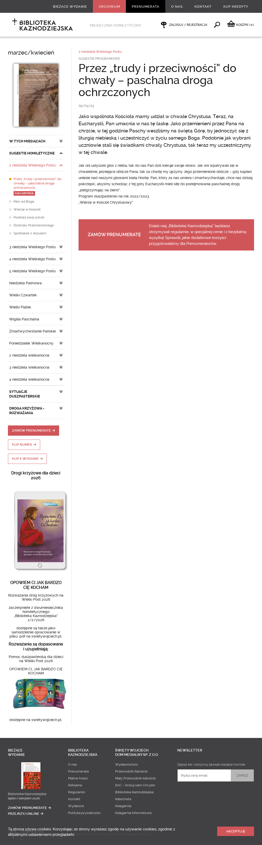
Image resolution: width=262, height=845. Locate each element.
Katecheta (123, 799)
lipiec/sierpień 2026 (24, 798)
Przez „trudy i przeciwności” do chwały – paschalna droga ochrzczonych (37, 186)
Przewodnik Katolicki (131, 771)
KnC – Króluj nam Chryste (135, 785)
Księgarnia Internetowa (133, 813)
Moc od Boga (24, 201)
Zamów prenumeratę (31, 430)
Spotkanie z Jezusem (30, 233)
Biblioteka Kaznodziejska (27, 794)
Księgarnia (123, 806)
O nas (177, 6)
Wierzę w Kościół (27, 209)
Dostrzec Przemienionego (34, 225)
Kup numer (22, 444)
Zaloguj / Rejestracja (188, 25)
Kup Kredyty (235, 6)
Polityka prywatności (84, 813)
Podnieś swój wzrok (29, 217)
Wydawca (76, 806)
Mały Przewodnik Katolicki (135, 778)
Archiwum (109, 6)
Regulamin (76, 792)
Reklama (75, 785)
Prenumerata (145, 6)
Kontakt (203, 6)
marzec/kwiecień (31, 52)
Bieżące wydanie (70, 6)
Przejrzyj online (23, 814)
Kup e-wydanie (25, 459)
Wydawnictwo (126, 764)
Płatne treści (78, 778)
